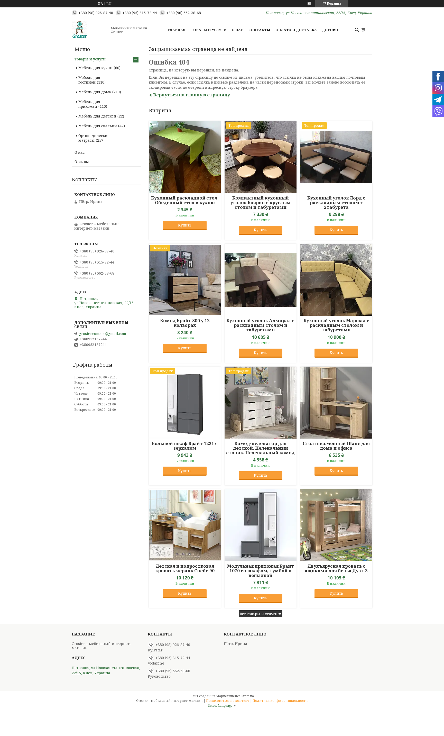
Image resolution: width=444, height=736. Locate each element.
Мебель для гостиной (89, 80)
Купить (184, 225)
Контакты (259, 30)
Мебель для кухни (95, 67)
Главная (177, 30)
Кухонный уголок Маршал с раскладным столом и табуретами (336, 325)
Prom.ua (247, 696)
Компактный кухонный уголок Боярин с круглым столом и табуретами (260, 203)
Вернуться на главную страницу (191, 95)
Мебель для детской (97, 116)
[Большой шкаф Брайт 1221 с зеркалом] (185, 403)
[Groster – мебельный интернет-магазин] (90, 30)
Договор (331, 30)
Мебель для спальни (97, 125)
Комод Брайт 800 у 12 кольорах (185, 323)
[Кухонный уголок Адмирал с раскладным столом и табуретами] (261, 280)
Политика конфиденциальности (280, 700)
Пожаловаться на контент (227, 700)
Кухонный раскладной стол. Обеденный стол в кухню (185, 200)
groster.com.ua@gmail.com (102, 334)
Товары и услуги (209, 30)
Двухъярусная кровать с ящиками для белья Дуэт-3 (336, 568)
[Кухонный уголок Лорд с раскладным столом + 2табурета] (336, 157)
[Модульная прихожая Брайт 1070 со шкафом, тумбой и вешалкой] (261, 525)
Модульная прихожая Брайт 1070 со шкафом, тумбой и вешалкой (260, 571)
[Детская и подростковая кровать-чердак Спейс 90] (185, 525)
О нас (237, 30)
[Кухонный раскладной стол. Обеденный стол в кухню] (185, 157)
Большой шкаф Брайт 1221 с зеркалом (185, 445)
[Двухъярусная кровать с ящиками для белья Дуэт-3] (336, 525)
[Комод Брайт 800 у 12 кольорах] (185, 280)
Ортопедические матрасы (93, 138)
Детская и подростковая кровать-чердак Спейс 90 (185, 568)
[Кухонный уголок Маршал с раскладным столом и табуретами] (336, 280)
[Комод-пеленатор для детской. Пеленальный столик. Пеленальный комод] (261, 403)
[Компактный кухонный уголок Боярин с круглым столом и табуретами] (261, 157)
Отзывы (82, 161)
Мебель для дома (94, 91)
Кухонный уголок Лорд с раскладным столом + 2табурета (336, 203)
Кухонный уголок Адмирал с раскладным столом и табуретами (260, 325)
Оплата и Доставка (296, 30)
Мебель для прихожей (89, 104)
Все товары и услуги (259, 613)
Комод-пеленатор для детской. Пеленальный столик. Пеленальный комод (260, 448)
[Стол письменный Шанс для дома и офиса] (336, 403)
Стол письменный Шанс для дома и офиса (336, 445)
